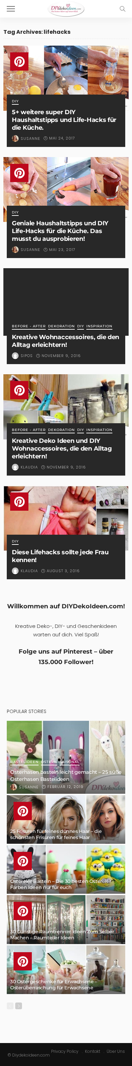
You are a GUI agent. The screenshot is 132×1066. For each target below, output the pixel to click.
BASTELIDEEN (24, 762)
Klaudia (29, 467)
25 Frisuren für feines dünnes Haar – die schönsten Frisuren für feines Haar (56, 834)
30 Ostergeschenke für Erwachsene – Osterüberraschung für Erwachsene (53, 985)
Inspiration (99, 326)
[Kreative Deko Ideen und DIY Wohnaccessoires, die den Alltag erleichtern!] (66, 406)
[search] (122, 9)
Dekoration (61, 326)
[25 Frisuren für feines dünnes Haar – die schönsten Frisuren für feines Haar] (66, 819)
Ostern (49, 762)
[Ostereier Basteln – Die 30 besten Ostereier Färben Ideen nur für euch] (66, 869)
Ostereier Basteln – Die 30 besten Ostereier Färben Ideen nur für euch (60, 884)
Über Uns (116, 1051)
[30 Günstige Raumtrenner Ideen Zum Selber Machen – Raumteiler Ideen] (66, 919)
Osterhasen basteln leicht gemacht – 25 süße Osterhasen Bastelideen (66, 775)
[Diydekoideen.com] (66, 7)
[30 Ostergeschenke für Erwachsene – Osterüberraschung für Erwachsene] (66, 969)
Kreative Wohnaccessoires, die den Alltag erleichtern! (65, 341)
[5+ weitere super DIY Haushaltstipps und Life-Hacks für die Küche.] (66, 78)
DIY (15, 101)
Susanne (30, 138)
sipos (27, 355)
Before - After (29, 326)
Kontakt (92, 1051)
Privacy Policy (65, 1051)
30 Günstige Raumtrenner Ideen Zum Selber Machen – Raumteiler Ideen (62, 935)
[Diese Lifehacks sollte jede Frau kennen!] (66, 518)
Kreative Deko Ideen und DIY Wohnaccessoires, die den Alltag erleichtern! (62, 448)
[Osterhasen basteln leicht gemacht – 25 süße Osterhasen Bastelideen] (66, 757)
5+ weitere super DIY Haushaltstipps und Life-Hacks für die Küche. (64, 119)
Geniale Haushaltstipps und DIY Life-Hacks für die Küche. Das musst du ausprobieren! (60, 231)
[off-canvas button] (11, 9)
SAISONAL (70, 762)
